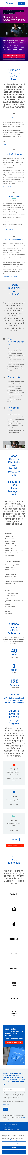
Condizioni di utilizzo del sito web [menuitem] (10, 1124)
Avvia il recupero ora (14, 56)
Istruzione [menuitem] (7, 609)
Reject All (14, 1147)
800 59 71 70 (21, 3)
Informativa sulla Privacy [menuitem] (8, 1127)
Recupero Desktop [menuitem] (10, 541)
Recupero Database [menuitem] (10, 567)
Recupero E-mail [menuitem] (9, 569)
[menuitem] (9, 555)
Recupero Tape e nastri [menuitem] (11, 553)
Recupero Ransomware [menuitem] (11, 572)
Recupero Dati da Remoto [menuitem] (12, 579)
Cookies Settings (14, 1143)
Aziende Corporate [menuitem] (10, 595)
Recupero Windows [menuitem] (10, 574)
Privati (4, 144)
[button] (11, 57)
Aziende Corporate (8, 229)
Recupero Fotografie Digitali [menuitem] (12, 565)
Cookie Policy (13, 1139)
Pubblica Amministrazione (10, 276)
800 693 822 (14, 60)
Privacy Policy (6, 1104)
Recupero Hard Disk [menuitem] (10, 546)
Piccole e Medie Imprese (9, 186)
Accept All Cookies (14, 1152)
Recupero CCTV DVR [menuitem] (11, 576)
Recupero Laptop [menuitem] (9, 543)
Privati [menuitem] (6, 598)
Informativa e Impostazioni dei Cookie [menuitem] (11, 1129)
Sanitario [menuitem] (7, 604)
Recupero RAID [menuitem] (9, 536)
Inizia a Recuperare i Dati (15, 845)
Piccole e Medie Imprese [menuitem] (11, 593)
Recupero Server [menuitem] (9, 538)
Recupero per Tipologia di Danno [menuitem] (14, 581)
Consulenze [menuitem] (8, 611)
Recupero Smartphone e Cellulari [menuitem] (14, 550)
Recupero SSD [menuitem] (9, 548)
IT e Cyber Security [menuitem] (10, 606)
